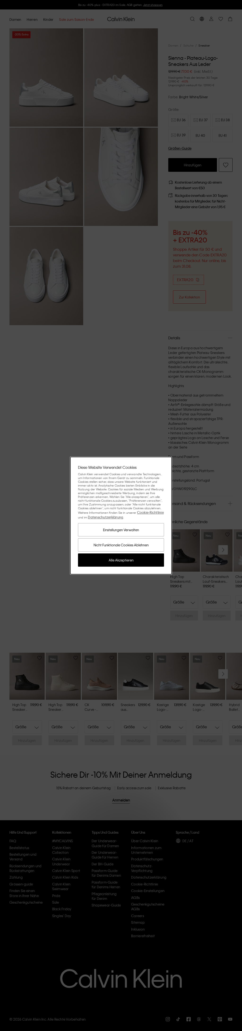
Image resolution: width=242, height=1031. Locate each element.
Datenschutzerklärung (105, 517)
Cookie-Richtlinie (150, 512)
